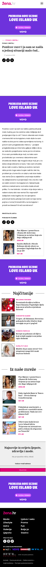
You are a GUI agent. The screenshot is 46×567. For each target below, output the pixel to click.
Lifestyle (7, 522)
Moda (6, 519)
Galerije (7, 529)
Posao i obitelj (12, 40)
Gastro (24, 532)
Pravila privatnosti (15, 560)
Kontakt (5, 560)
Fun (23, 525)
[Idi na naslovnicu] (9, 4)
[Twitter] (12, 62)
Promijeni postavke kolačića (24, 563)
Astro (6, 525)
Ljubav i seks (28, 519)
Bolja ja (25, 529)
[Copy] (4, 62)
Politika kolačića (28, 560)
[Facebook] (8, 62)
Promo (24, 522)
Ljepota (7, 532)
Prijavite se (22, 470)
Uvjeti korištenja (8, 563)
